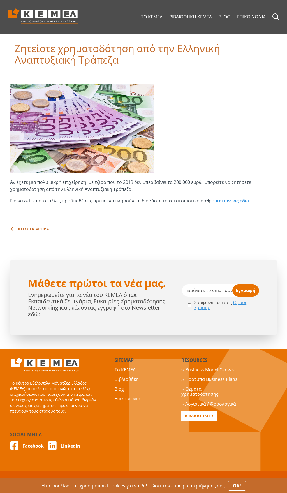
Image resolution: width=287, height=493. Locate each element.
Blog (119, 389)
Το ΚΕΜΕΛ (125, 370)
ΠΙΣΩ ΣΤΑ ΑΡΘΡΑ (32, 229)
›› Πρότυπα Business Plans (209, 379)
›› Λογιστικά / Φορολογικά (208, 404)
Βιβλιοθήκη (127, 379)
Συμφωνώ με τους (220, 305)
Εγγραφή (246, 290)
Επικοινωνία (127, 398)
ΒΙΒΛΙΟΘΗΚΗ (197, 415)
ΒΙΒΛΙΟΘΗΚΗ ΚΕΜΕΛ (190, 17)
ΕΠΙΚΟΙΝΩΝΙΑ (251, 17)
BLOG (224, 17)
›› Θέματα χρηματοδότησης (199, 391)
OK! (237, 486)
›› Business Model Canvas (208, 370)
